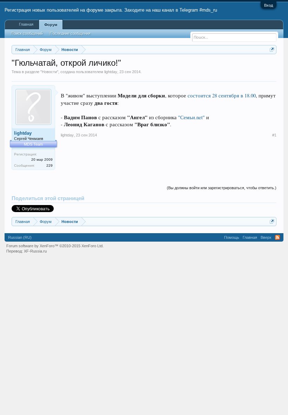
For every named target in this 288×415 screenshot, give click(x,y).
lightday (110, 72)
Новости (49, 72)
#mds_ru (208, 10)
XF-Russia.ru (35, 251)
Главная (26, 24)
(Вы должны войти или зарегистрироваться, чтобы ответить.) (221, 188)
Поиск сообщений (27, 33)
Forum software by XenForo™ (55, 246)
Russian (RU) (20, 237)
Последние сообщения (70, 33)
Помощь (231, 237)
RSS (277, 237)
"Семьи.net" (191, 117)
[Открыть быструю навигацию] (272, 49)
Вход (268, 5)
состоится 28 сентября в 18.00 (222, 95)
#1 (274, 135)
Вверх (266, 237)
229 (49, 165)
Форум (50, 25)
